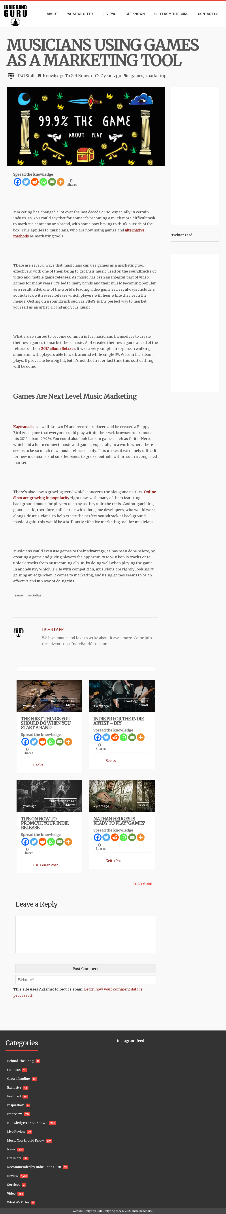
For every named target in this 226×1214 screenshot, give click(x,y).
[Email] (52, 182)
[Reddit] (35, 182)
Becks (38, 765)
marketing (156, 75)
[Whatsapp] (43, 182)
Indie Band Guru (142, 1210)
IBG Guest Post (45, 865)
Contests (14, 1070)
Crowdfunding (18, 1079)
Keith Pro (113, 860)
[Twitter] (26, 182)
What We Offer (18, 1202)
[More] (60, 182)
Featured (14, 1096)
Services (13, 1185)
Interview (14, 1114)
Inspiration (15, 1105)
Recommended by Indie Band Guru (34, 1167)
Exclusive (14, 1087)
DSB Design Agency (108, 1210)
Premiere (14, 1158)
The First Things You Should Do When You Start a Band (46, 723)
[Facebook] (17, 182)
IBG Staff (26, 75)
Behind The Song (20, 1061)
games (137, 75)
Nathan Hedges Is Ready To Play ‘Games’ (119, 821)
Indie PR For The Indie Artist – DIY (118, 721)
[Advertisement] (198, 155)
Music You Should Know (25, 1140)
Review (143, 805)
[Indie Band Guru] (18, 14)
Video (11, 1193)
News (11, 1149)
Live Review (16, 1132)
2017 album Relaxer (58, 348)
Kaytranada (23, 426)
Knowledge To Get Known (67, 75)
